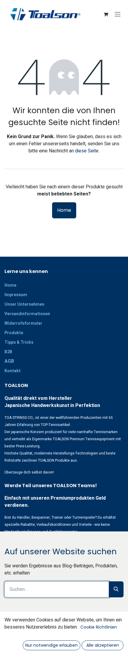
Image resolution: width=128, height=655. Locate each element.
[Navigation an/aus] (118, 14)
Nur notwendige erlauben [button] (51, 645)
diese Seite (87, 150)
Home (64, 210)
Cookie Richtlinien (98, 627)
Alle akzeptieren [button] (102, 645)
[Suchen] (116, 589)
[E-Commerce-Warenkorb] (106, 14)
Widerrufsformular (23, 323)
